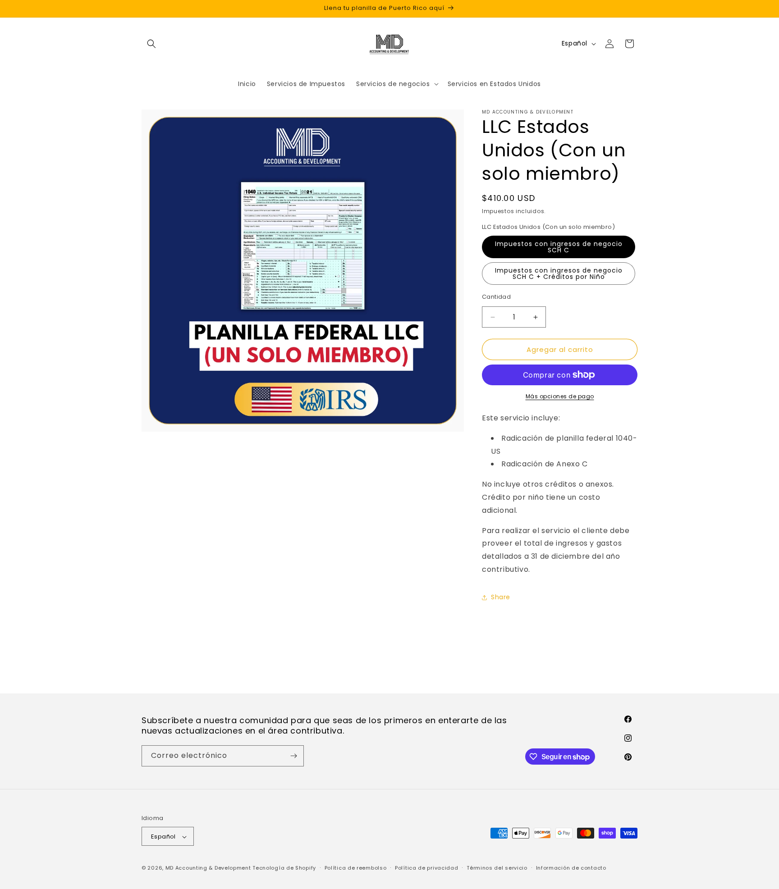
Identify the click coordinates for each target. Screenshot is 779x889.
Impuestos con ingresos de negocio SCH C (559, 247)
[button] (151, 44)
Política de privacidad (426, 867)
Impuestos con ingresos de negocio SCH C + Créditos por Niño (559, 273)
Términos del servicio (497, 867)
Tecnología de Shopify (284, 868)
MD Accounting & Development (208, 868)
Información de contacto (571, 867)
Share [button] (500, 597)
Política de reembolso (356, 867)
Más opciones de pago (560, 396)
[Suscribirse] (293, 755)
